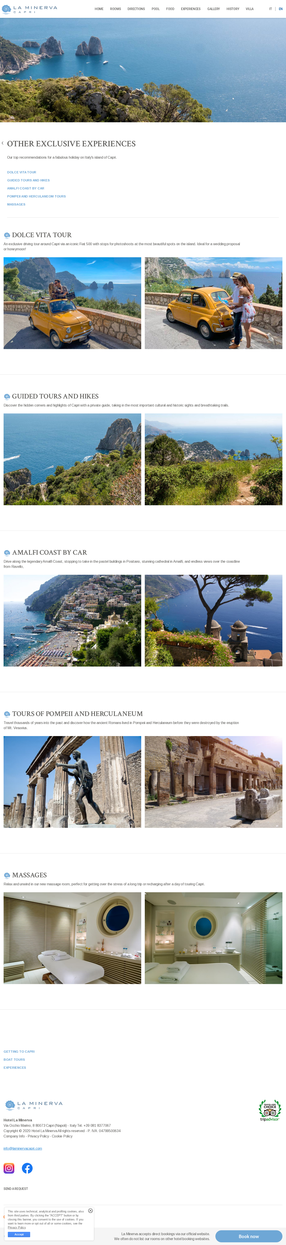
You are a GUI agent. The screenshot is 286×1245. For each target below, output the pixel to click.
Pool (156, 9)
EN (281, 9)
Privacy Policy (39, 1136)
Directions (136, 9)
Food (170, 9)
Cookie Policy (62, 1136)
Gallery (213, 9)
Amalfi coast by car (25, 188)
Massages (16, 204)
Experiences (191, 9)
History (233, 9)
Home (99, 9)
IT (270, 9)
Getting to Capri (19, 1051)
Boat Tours (14, 1059)
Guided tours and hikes (28, 180)
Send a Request (16, 1189)
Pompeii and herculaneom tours (36, 196)
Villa (250, 9)
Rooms (115, 9)
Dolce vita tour (21, 172)
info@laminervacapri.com (23, 1148)
